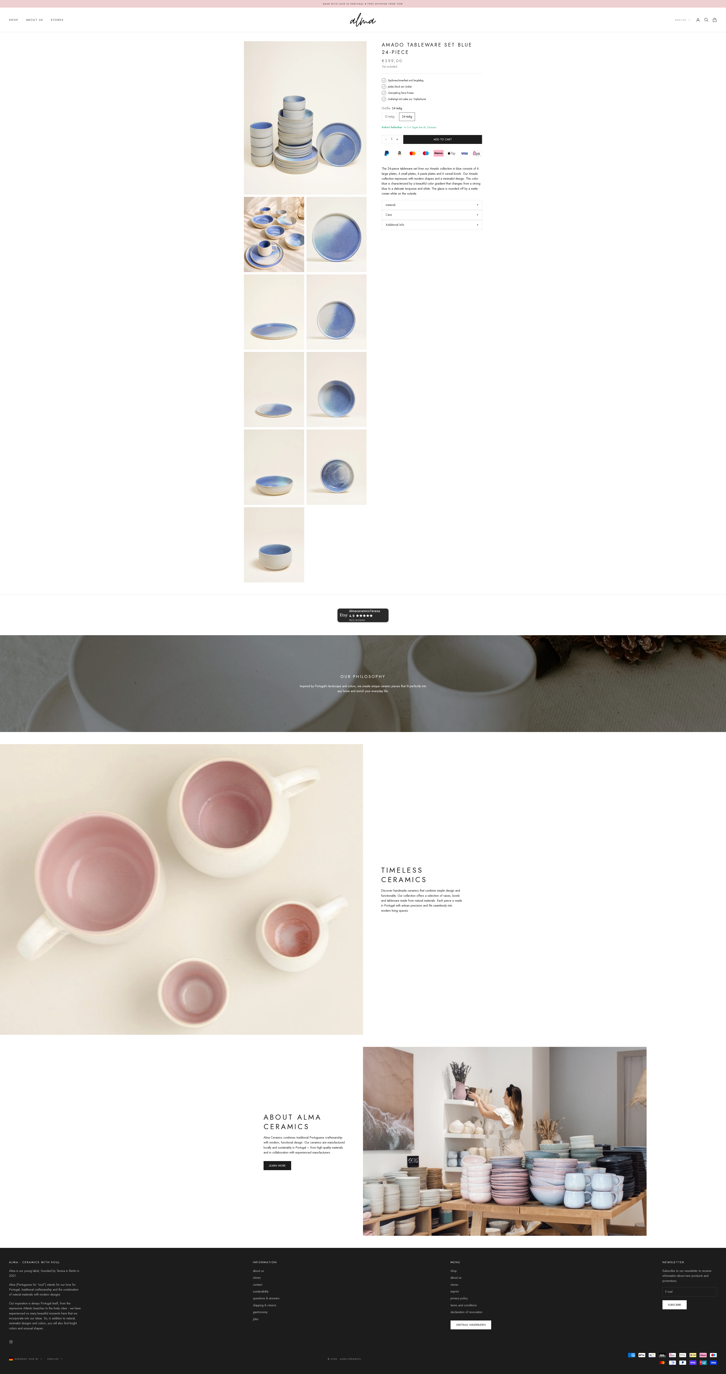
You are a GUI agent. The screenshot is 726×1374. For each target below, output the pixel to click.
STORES (57, 20)
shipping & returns (264, 1305)
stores (257, 1277)
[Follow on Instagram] (11, 1342)
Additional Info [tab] (395, 225)
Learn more (277, 1166)
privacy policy (459, 1298)
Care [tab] (389, 215)
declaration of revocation (466, 1312)
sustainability (260, 1291)
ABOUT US (34, 20)
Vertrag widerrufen (471, 1325)
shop (454, 1271)
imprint (455, 1291)
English (680, 19)
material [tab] (390, 205)
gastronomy (260, 1312)
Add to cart (443, 139)
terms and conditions (464, 1305)
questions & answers (266, 1298)
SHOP (14, 20)
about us (258, 1271)
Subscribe (674, 1305)
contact (257, 1284)
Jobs (255, 1319)
